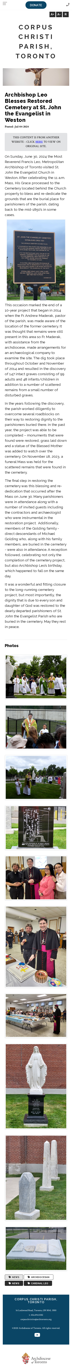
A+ (52, 14)
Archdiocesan (39, 1277)
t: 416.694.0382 (36, 1314)
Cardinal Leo (39, 1283)
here (39, 142)
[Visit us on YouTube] (37, 1335)
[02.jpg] (36, 727)
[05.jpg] (36, 878)
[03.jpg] (36, 777)
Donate (36, 5)
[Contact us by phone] (68, 5)
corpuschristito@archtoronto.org (36, 1319)
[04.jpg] (36, 827)
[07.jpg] (36, 1015)
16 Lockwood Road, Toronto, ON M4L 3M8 (36, 1310)
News (15, 1277)
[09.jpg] (36, 1177)
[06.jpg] (36, 946)
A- (59, 14)
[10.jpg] (36, 1248)
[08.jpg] (36, 1086)
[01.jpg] (36, 677)
